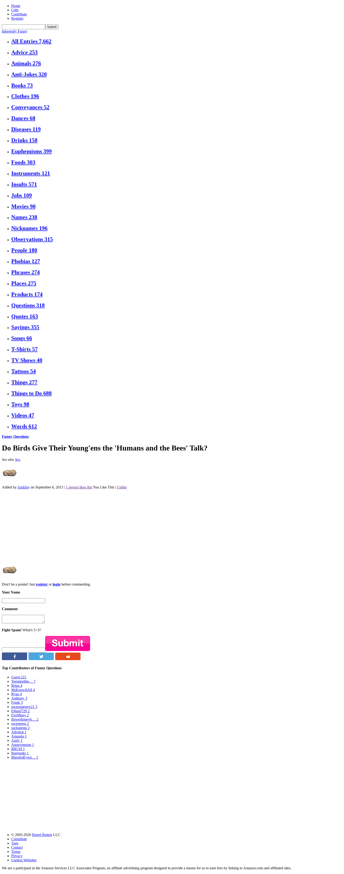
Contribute (19, 14)
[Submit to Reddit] (68, 659)
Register (17, 18)
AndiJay (23, 487)
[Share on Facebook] (14, 659)
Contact (17, 847)
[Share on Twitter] (41, 659)
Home (15, 6)
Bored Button (42, 835)
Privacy (16, 856)
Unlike (122, 487)
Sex (17, 460)
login (56, 584)
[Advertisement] (142, 526)
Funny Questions (15, 437)
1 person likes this (79, 487)
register (42, 584)
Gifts (14, 10)
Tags (14, 843)
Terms (15, 852)
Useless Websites (24, 860)
